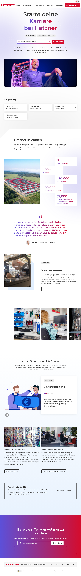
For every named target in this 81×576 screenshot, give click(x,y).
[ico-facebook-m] (73, 564)
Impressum (41, 571)
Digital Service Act (59, 571)
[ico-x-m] (62, 564)
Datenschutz (48, 571)
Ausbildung (59, 5)
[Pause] (7, 415)
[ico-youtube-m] (56, 564)
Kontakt (34, 571)
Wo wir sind (49, 5)
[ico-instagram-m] (51, 564)
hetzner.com (26, 571)
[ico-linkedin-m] (68, 564)
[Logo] (12, 564)
